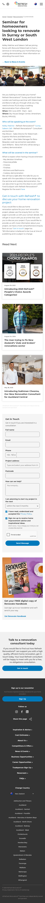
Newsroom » (22, 773)
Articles (9, 17)
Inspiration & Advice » (22, 730)
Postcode (9, 471)
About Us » (22, 741)
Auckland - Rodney (22, 826)
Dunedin (22, 838)
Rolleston (22, 859)
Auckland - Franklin (22, 813)
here (23, 189)
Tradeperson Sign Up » (23, 768)
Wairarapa (23, 872)
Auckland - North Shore (23, 822)
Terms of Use (19, 890)
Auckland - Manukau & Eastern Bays (23, 818)
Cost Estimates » (22, 735)
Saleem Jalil (7, 128)
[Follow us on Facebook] (22, 712)
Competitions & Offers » (22, 746)
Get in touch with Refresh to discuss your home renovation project (21, 199)
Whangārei (22, 880)
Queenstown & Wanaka (22, 855)
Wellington (22, 876)
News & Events (18, 17)
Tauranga (22, 863)
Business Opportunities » (22, 757)
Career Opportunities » (22, 762)
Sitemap (26, 890)
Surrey (38, 126)
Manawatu (22, 847)
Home (4, 17)
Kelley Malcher (8, 126)
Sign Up (22, 699)
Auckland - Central (22, 809)
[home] (21, 4)
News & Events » (22, 751)
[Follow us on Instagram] (17, 712)
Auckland (22, 805)
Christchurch (23, 834)
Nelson (22, 851)
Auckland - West (22, 830)
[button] (35, 4)
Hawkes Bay (22, 843)
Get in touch (18, 229)
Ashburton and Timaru (22, 801)
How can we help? (13, 481)
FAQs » (22, 778)
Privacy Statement (8, 890)
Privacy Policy (26, 514)
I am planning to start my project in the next (21, 500)
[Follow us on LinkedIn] (28, 712)
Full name (9, 430)
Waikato (22, 868)
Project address (12, 461)
